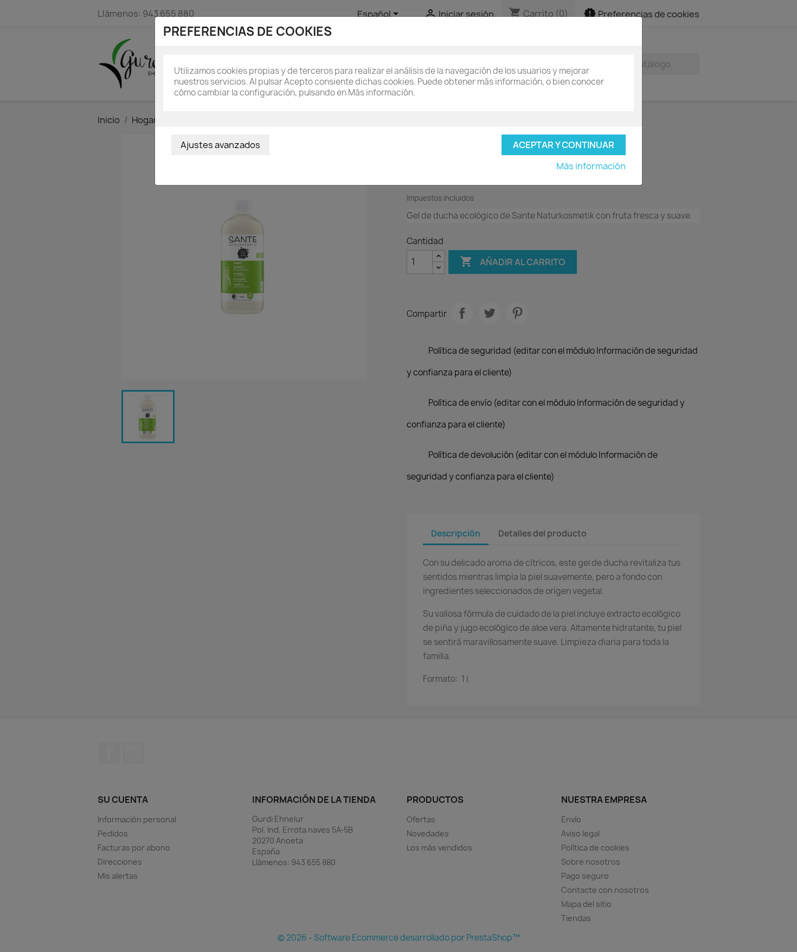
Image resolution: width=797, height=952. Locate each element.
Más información (591, 166)
